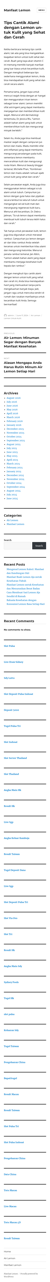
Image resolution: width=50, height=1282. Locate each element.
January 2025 (14, 471)
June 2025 (12, 452)
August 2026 (14, 398)
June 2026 (12, 405)
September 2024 (16, 486)
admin (11, 315)
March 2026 (13, 417)
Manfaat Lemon (17, 10)
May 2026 (12, 409)
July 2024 (12, 494)
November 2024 (15, 479)
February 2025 (15, 467)
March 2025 (13, 463)
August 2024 (14, 490)
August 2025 (14, 444)
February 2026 (15, 421)
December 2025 (15, 428)
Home (7, 1251)
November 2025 (15, 432)
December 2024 (15, 475)
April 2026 (12, 413)
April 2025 (12, 459)
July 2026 (12, 401)
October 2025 (14, 436)
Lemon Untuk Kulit (12, 318)
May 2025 (12, 456)
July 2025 (12, 448)
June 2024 (12, 498)
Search (8, 540)
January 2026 (14, 425)
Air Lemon (35, 315)
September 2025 (16, 440)
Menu (41, 10)
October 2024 (14, 483)
